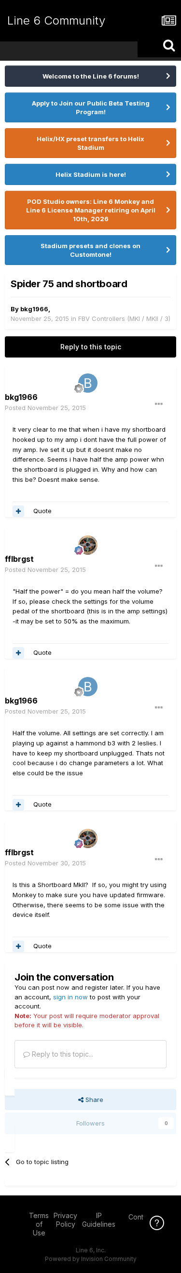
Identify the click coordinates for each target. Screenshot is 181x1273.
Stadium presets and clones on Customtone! (90, 250)
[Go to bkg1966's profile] (87, 383)
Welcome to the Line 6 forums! (90, 76)
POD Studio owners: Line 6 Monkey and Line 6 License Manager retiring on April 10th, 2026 (90, 210)
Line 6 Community (56, 20)
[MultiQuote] (18, 511)
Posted (45, 407)
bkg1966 (34, 309)
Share (93, 1099)
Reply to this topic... (61, 1054)
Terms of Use (39, 1224)
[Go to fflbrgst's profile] (87, 545)
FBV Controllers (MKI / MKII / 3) (124, 318)
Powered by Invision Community (91, 1258)
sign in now (70, 997)
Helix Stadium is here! (91, 174)
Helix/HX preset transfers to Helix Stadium (90, 143)
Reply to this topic (90, 347)
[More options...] (158, 404)
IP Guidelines (98, 1219)
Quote (42, 511)
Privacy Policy (65, 1219)
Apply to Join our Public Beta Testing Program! (91, 107)
